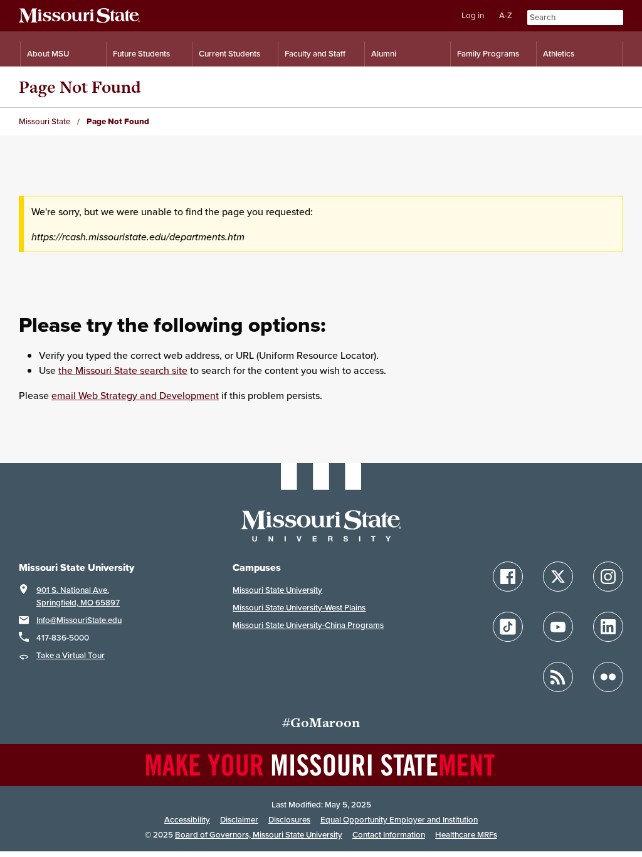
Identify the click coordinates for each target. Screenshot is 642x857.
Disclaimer (239, 820)
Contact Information (388, 835)
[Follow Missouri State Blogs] (558, 677)
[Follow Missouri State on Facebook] (508, 577)
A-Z (505, 15)
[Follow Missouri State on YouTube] (558, 627)
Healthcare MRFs (466, 835)
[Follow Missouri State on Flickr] (608, 677)
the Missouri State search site (122, 370)
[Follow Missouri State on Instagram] (608, 577)
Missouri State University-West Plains (299, 608)
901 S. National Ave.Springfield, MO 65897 (78, 596)
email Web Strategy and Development (135, 395)
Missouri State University (277, 590)
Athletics (558, 54)
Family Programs (488, 54)
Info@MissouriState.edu (79, 620)
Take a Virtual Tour (70, 655)
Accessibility (187, 820)
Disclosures (289, 820)
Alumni (383, 54)
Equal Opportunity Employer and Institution (399, 820)
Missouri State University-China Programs (308, 625)
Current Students (229, 54)
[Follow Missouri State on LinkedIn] (608, 627)
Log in (472, 15)
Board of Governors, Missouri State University (258, 835)
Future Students (141, 54)
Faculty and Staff (315, 54)
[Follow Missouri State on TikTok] (508, 627)
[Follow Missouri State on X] (558, 577)
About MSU (48, 54)
